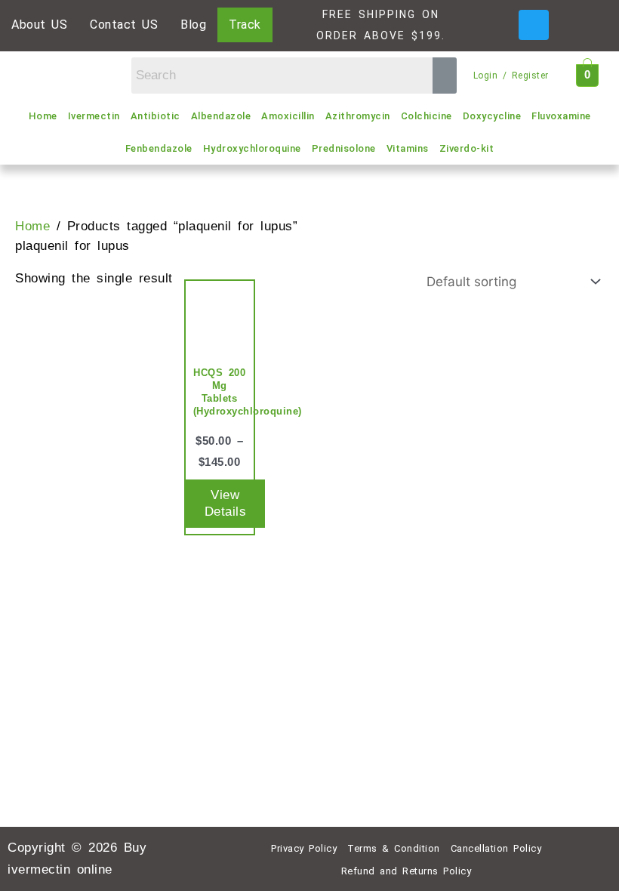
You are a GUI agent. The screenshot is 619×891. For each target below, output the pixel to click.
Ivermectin (94, 116)
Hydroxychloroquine (252, 148)
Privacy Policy (304, 848)
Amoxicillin (288, 116)
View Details (226, 503)
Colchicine (426, 116)
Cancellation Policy (496, 848)
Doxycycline (492, 116)
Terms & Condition (393, 848)
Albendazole (221, 116)
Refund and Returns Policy (406, 871)
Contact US (124, 24)
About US (39, 24)
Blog (193, 24)
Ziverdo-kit (466, 148)
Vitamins (407, 148)
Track (245, 24)
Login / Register (511, 75)
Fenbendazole (158, 148)
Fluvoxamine (561, 116)
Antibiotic (155, 116)
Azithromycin (357, 116)
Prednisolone (344, 148)
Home (43, 116)
